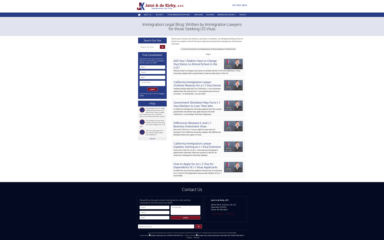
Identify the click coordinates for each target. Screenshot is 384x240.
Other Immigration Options (178, 15)
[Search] (162, 47)
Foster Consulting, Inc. (175, 235)
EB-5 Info (159, 15)
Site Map (189, 237)
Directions (230, 214)
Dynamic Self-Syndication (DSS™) (232, 235)
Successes (210, 15)
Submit (152, 89)
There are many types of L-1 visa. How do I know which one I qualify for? (155, 132)
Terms (142, 95)
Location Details (217, 214)
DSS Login (196, 237)
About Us (148, 15)
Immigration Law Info (226, 15)
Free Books (198, 15)
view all (152, 138)
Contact (242, 15)
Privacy (162, 93)
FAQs (152, 103)
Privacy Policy (232, 233)
